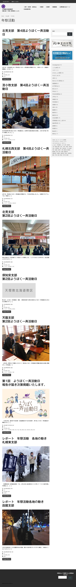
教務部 (54, 110)
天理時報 (57, 148)
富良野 (59, 150)
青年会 (54, 133)
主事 (53, 78)
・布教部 (41, 7)
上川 (63, 145)
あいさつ (58, 139)
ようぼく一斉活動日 (8, 139)
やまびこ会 (55, 75)
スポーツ (54, 70)
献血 (53, 155)
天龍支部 (64, 148)
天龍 (13, 372)
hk (4, 73)
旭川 (59, 151)
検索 (53, 31)
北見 (4, 76)
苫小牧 (13, 139)
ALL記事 (7, 16)
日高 (25, 429)
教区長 (54, 115)
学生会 (54, 91)
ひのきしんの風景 (56, 73)
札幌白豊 (62, 153)
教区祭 (54, 112)
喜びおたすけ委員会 (57, 80)
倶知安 (13, 308)
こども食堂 (55, 67)
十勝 (64, 146)
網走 (61, 155)
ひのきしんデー (63, 141)
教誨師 (53, 151)
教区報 (65, 150)
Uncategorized (55, 65)
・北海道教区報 (26, 9)
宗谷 (53, 150)
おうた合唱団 (63, 139)
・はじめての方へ (5, 1)
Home (2, 16)
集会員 (54, 131)
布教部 (54, 99)
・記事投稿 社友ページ (64, 7)
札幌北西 (14, 203)
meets (53, 139)
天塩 (18, 429)
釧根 (67, 155)
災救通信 (69, 153)
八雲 (53, 146)
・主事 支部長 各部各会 (30, 7)
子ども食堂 (69, 148)
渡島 (32, 429)
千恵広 (66, 146)
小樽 (62, 150)
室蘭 (23, 429)
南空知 (70, 146)
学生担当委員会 (56, 94)
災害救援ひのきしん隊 (58, 120)
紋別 (34, 429)
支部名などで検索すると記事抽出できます (65, 574)
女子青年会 (55, 86)
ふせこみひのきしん (56, 143)
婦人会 (54, 88)
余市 (65, 145)
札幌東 (58, 153)
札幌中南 (66, 151)
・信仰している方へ (15, 1)
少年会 (54, 96)
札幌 (62, 151)
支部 (9, 74)
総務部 (54, 126)
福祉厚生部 (55, 123)
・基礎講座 (54, 7)
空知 (56, 155)
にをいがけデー (55, 141)
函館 (13, 429)
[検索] (69, 34)
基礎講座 (54, 83)
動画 (59, 146)
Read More (6, 79)
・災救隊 (47, 7)
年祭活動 (5, 74)
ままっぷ (64, 143)
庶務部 (54, 104)
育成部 (54, 128)
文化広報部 (55, 118)
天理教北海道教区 (7, 9)
